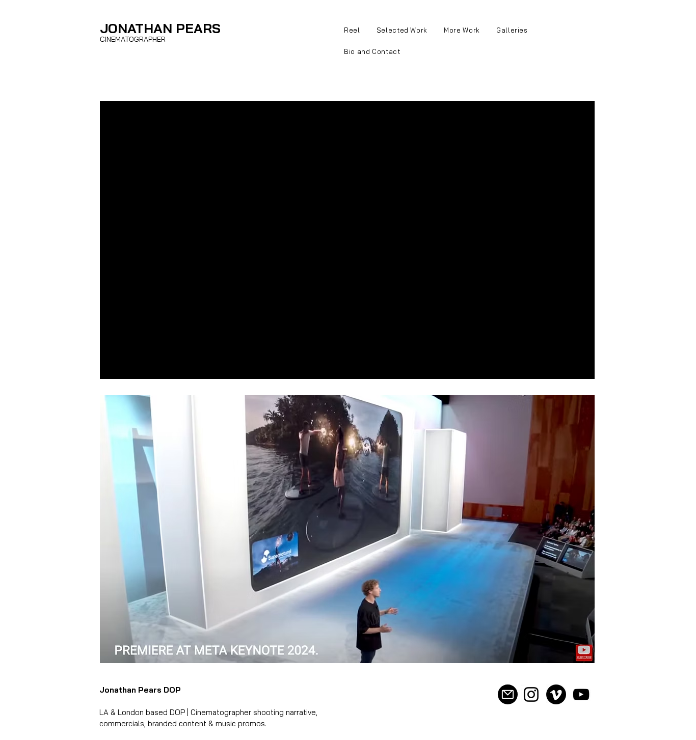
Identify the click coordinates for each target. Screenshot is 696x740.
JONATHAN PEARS (160, 28)
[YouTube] (581, 694)
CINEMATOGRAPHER (133, 39)
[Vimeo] (556, 694)
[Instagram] (531, 694)
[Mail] (508, 694)
